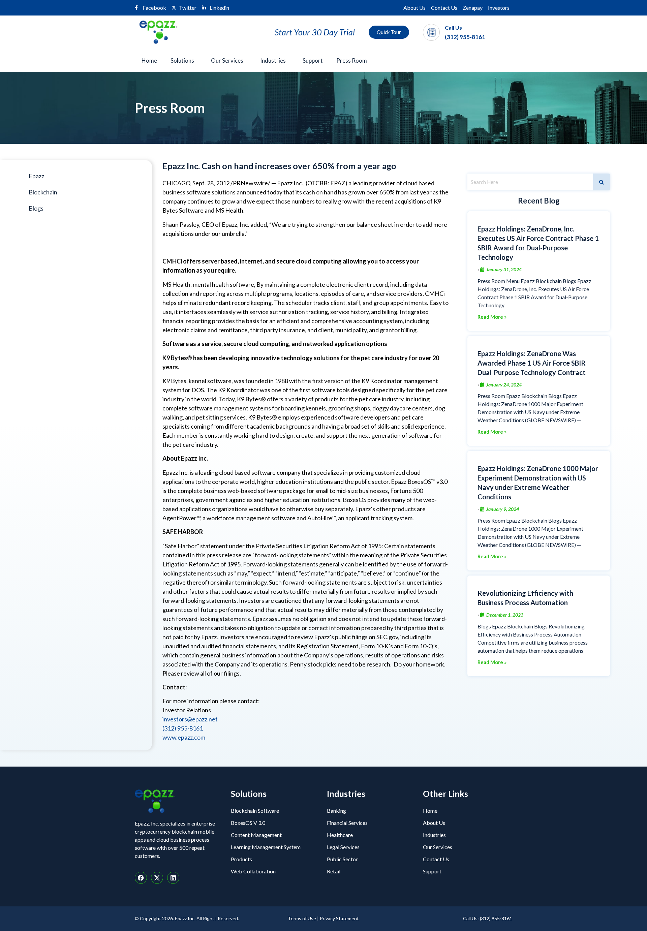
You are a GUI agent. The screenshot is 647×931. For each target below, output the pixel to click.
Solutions (182, 60)
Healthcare (340, 835)
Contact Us (444, 7)
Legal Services (343, 847)
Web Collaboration (253, 871)
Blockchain (43, 192)
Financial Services (347, 822)
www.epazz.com (183, 737)
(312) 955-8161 (465, 36)
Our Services (227, 60)
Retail (333, 871)
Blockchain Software (255, 810)
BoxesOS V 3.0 (248, 822)
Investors (499, 7)
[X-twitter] (157, 878)
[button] (184, 60)
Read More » (491, 316)
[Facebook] (141, 878)
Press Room (351, 60)
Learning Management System (266, 847)
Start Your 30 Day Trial (315, 32)
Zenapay (473, 7)
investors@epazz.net (190, 719)
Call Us (453, 27)
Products (241, 859)
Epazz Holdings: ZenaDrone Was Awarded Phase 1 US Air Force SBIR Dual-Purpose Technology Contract (531, 362)
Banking (336, 810)
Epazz (36, 176)
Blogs (36, 208)
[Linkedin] (173, 878)
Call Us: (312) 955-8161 (487, 918)
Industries (273, 60)
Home (149, 60)
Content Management (256, 835)
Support (313, 60)
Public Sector (342, 859)
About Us (414, 7)
